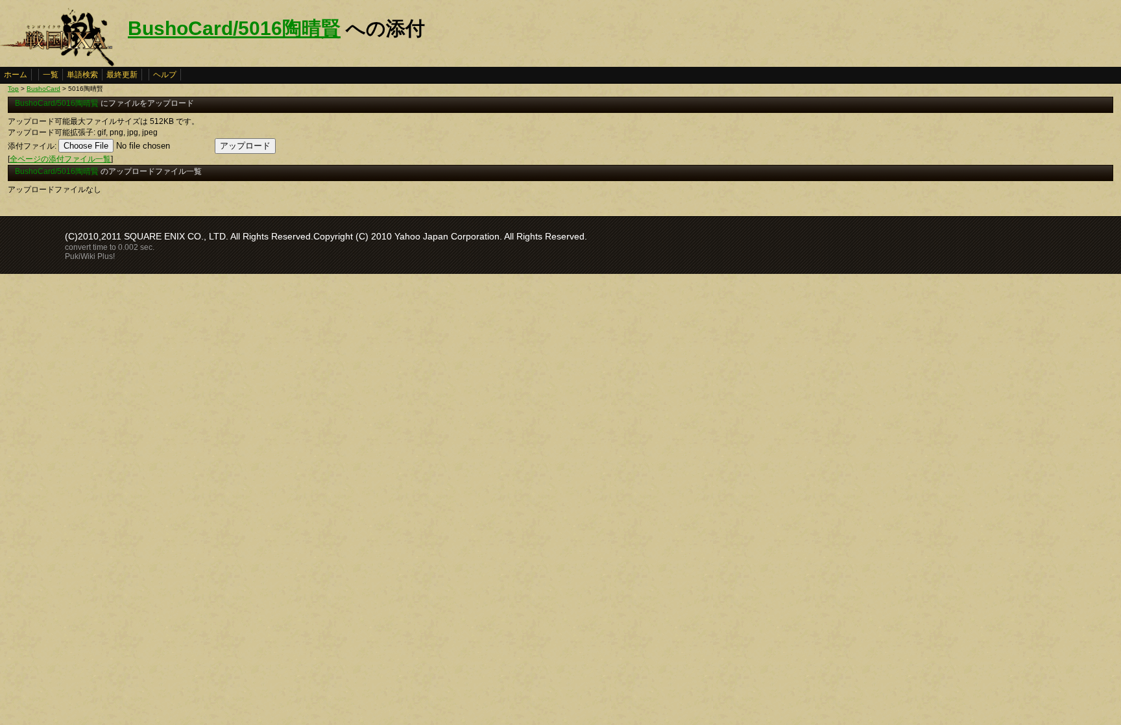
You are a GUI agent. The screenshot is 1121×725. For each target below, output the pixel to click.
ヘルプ (164, 74)
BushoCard (43, 88)
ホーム (15, 74)
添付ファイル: (32, 146)
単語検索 (82, 74)
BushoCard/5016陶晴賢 (234, 28)
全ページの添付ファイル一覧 (60, 159)
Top (13, 88)
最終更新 (122, 74)
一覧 (50, 74)
